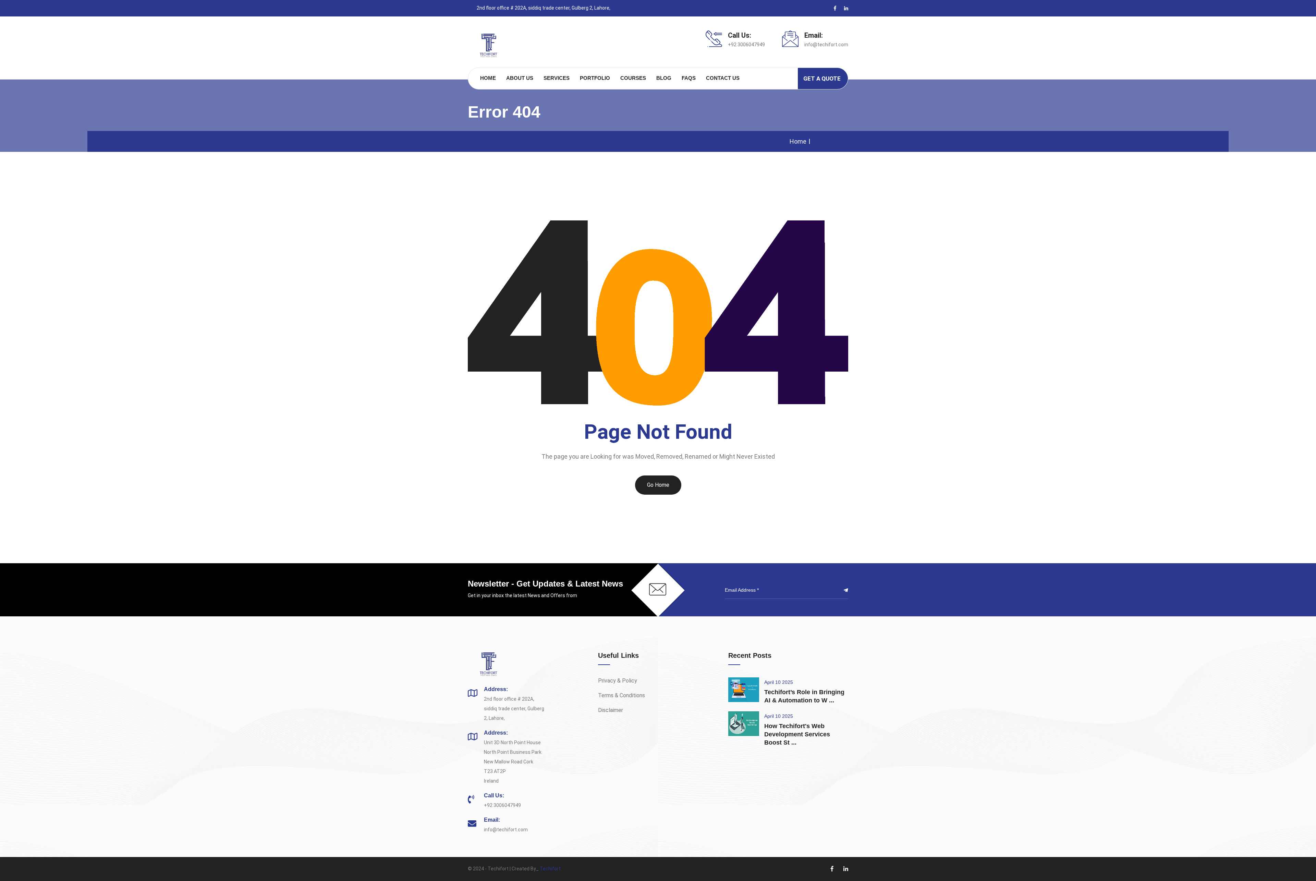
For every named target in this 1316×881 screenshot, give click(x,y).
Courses (633, 78)
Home (488, 78)
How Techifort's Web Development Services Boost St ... (797, 734)
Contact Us (723, 78)
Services (557, 78)
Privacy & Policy (617, 680)
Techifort (550, 868)
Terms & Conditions (621, 695)
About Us (519, 78)
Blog (663, 78)
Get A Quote (822, 78)
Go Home (658, 485)
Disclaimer (610, 710)
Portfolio (595, 78)
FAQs (689, 78)
